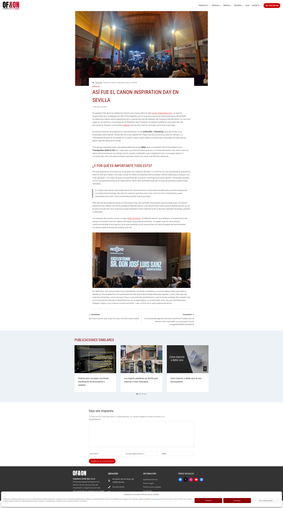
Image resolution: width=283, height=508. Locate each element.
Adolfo (126, 125)
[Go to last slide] (78, 368)
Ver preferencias (265, 500)
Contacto (147, 491)
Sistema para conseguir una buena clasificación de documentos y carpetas (93, 381)
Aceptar (208, 500)
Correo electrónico (135, 454)
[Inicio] (93, 83)
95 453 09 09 (272, 5)
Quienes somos (150, 479)
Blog (248, 5)
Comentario (95, 419)
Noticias (96, 86)
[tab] (137, 393)
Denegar (237, 500)
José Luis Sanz (134, 218)
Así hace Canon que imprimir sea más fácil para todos (114, 317)
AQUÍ (156, 499)
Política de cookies (152, 487)
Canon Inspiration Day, (161, 113)
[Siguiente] (205, 368)
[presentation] (95, 359)
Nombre (94, 454)
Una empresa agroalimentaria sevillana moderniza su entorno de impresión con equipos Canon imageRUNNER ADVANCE (169, 320)
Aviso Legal (148, 483)
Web (164, 454)
